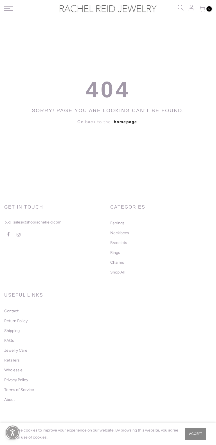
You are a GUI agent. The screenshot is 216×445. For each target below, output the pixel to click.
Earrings (117, 223)
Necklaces (119, 233)
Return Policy (16, 320)
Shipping (12, 330)
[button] (13, 432)
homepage (125, 121)
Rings (115, 252)
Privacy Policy (16, 380)
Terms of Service (19, 389)
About (9, 399)
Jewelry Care (15, 350)
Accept (195, 434)
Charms (117, 262)
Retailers (12, 360)
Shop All (117, 272)
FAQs (9, 340)
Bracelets (118, 242)
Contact (11, 311)
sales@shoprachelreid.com (37, 222)
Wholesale (13, 370)
